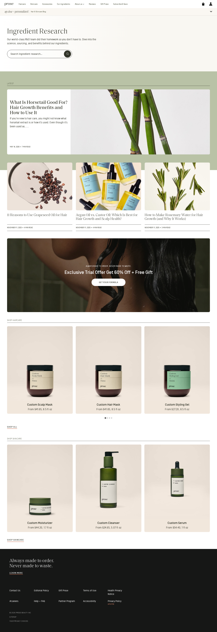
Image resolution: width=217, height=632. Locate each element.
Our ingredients (63, 4)
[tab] (105, 418)
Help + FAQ (39, 601)
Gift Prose (104, 4)
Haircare (22, 4)
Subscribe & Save (120, 4)
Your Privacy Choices (18, 621)
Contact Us (14, 590)
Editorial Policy (41, 590)
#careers (13, 601)
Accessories (47, 4)
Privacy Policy (114, 601)
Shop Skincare (15, 540)
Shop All (12, 427)
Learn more (16, 573)
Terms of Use (89, 590)
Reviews (92, 4)
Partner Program (67, 601)
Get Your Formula (108, 282)
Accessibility (89, 601)
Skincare (33, 4)
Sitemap (12, 617)
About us (78, 4)
